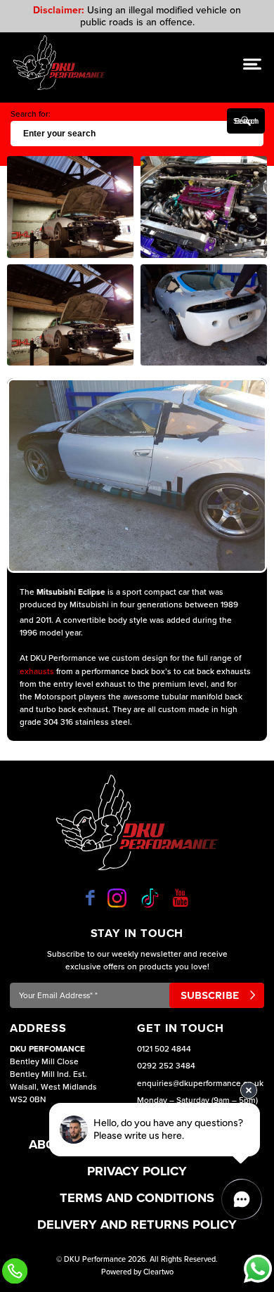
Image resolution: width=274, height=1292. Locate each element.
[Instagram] (116, 898)
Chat (258, 1269)
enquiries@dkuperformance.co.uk (200, 1083)
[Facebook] (90, 898)
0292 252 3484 (166, 1066)
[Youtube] (180, 898)
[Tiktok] (150, 898)
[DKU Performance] (59, 62)
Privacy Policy (137, 1171)
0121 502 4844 (164, 1049)
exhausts (37, 671)
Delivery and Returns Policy (137, 1224)
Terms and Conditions (137, 1197)
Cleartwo (158, 1272)
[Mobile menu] (252, 64)
